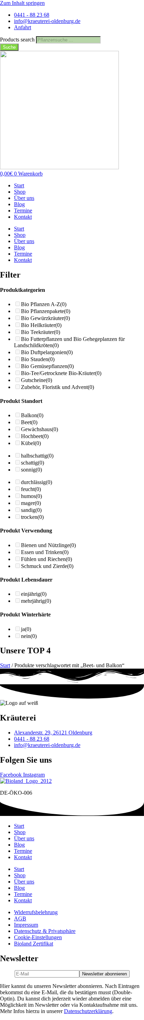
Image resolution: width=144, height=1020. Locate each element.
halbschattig (37, 456)
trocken (32, 517)
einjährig (33, 594)
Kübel (31, 443)
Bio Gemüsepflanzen (47, 366)
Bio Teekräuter (40, 332)
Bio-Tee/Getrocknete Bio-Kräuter (61, 373)
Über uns (24, 198)
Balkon (32, 415)
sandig (31, 510)
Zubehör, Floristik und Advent (57, 387)
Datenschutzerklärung (88, 1011)
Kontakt (23, 217)
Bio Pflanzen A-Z (43, 304)
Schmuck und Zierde (47, 566)
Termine (23, 210)
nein (29, 636)
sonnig (31, 470)
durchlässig (36, 482)
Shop (20, 192)
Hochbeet (35, 436)
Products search (18, 39)
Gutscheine (36, 380)
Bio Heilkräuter (41, 325)
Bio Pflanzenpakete (45, 311)
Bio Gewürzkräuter (45, 318)
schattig (32, 463)
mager (31, 503)
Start (19, 185)
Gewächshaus (39, 429)
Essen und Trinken (45, 552)
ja (26, 629)
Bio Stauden (38, 359)
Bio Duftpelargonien (47, 352)
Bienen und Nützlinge (48, 545)
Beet (29, 422)
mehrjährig (36, 601)
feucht (31, 489)
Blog (19, 204)
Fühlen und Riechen (46, 559)
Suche (9, 47)
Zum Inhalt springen (22, 3)
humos (31, 496)
